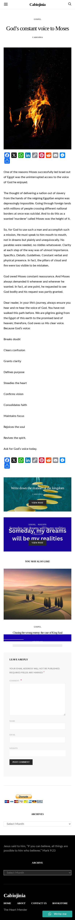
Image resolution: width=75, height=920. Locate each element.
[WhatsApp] (20, 155)
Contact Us (39, 903)
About (21, 903)
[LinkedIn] (27, 155)
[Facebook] (7, 155)
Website (13, 748)
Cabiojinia (37, 4)
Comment (14, 681)
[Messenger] (62, 155)
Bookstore (60, 903)
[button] (16, 645)
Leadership (37, 485)
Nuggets (42, 525)
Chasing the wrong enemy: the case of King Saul (37, 632)
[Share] (7, 161)
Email (12, 735)
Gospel (37, 19)
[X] (14, 155)
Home (7, 903)
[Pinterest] (41, 155)
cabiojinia (37, 37)
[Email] (55, 155)
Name (12, 721)
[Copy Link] (34, 155)
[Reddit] (48, 155)
